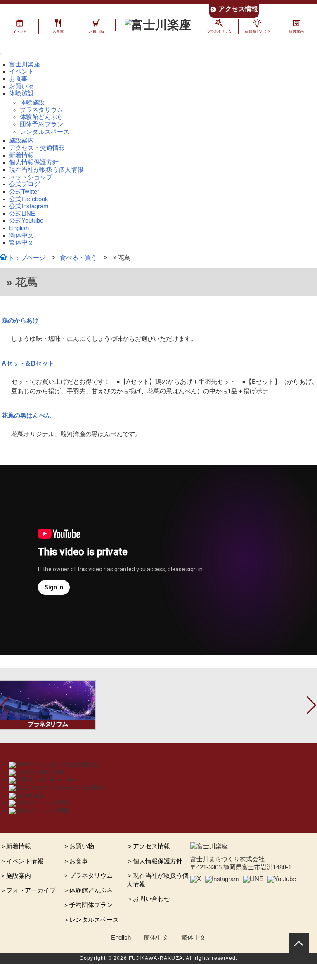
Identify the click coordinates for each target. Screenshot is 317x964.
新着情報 (21, 155)
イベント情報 (24, 861)
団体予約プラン (41, 124)
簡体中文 (21, 235)
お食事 (18, 79)
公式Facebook (28, 199)
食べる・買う (78, 257)
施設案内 (21, 140)
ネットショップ (30, 177)
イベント (21, 71)
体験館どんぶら (41, 117)
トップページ (26, 257)
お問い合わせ (151, 898)
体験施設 (32, 102)
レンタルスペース (44, 131)
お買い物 (21, 86)
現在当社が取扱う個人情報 (46, 169)
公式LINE (22, 213)
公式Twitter (24, 191)
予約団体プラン (91, 905)
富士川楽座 (24, 64)
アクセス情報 (238, 8)
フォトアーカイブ (31, 890)
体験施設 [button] (21, 93)
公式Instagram (29, 206)
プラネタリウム (41, 110)
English (19, 228)
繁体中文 (21, 242)
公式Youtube (26, 220)
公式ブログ (24, 184)
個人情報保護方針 (34, 162)
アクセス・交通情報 (37, 148)
